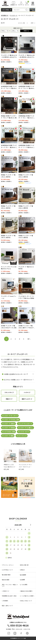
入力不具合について (7, 570)
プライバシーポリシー (8, 565)
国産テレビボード (27, 399)
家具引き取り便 (24, 565)
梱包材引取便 (5, 580)
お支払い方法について (26, 601)
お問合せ (22, 570)
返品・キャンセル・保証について (10, 585)
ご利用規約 (5, 601)
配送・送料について (7, 605)
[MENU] (32, 3)
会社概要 (22, 579)
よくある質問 (23, 584)
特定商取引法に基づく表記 (9, 596)
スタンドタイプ (9, 392)
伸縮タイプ (9, 399)
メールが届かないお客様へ (27, 596)
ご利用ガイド (5, 591)
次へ (28, 339)
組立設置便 (23, 575)
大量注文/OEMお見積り (26, 591)
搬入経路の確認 (6, 575)
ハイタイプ (27, 392)
